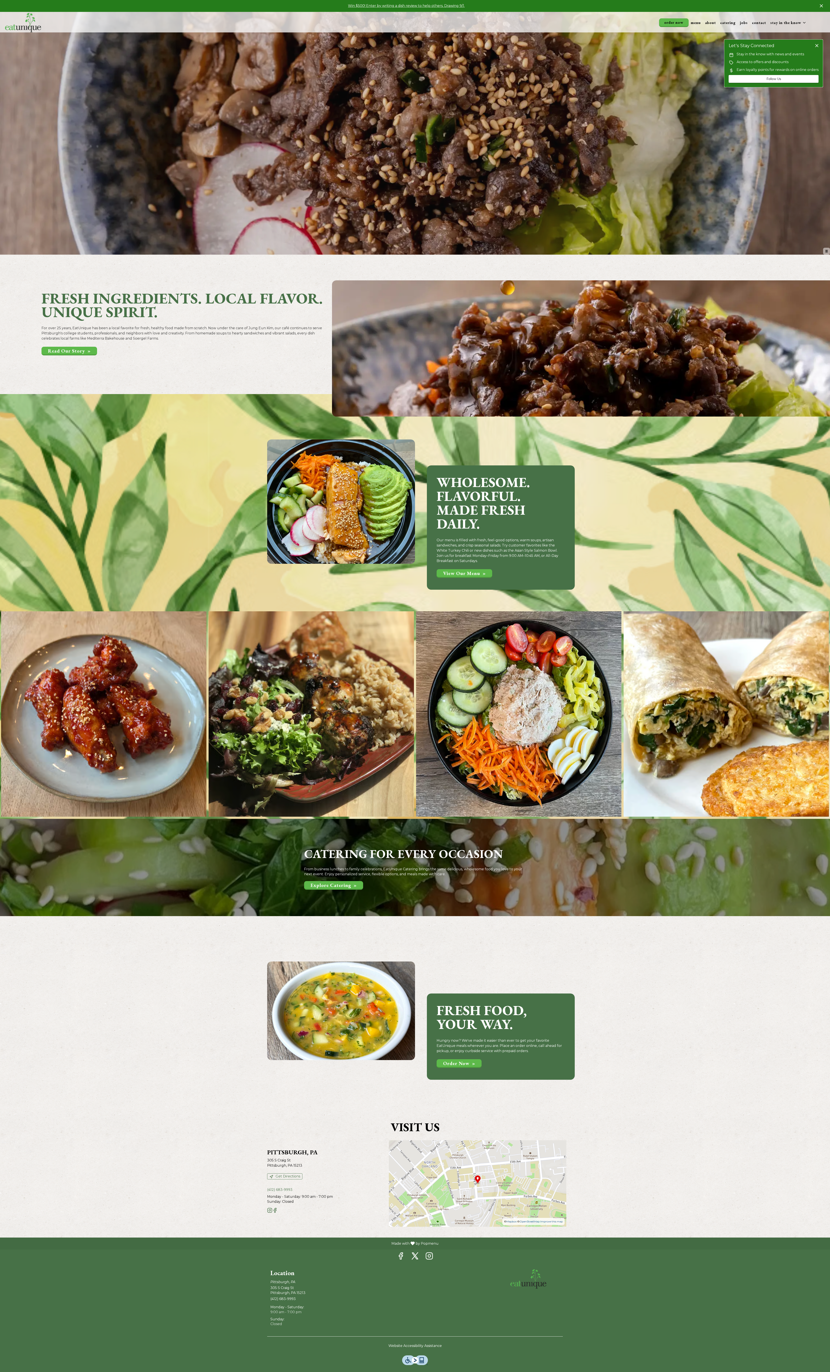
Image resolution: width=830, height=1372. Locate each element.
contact (759, 22)
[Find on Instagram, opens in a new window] (269, 1211)
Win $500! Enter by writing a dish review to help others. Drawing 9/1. (406, 6)
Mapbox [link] (511, 1221)
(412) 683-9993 (283, 1299)
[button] (788, 22)
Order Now (673, 22)
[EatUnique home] (22, 22)
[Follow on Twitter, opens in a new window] (415, 1257)
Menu (696, 22)
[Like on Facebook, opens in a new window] (275, 1211)
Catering (728, 22)
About (710, 22)
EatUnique (528, 1279)
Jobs (744, 22)
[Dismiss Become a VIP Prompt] (816, 45)
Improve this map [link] (551, 1221)
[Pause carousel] (826, 251)
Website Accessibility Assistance (415, 1346)
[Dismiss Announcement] (821, 6)
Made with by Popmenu (221, 1243)
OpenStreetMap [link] (530, 1221)
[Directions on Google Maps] (477, 1183)
